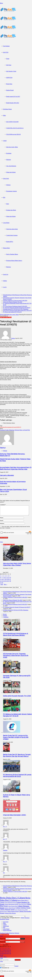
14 (10, 577)
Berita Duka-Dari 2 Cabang (12, 897)
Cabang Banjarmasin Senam (11, 904)
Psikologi (8, 159)
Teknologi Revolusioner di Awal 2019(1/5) (10, 427)
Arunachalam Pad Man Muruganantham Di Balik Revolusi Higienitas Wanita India (15, 468)
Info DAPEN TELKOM (12, 121)
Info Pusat (8, 65)
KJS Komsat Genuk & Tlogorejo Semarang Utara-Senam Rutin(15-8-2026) (16, 655)
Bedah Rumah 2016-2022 (12, 102)
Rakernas (8, 267)
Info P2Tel (5, 52)
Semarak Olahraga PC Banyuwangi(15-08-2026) (15, 300)
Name (1, 517)
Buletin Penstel (10, 90)
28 (10, 581)
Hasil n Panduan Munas (12, 254)
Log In (2, 976)
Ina (4, 872)
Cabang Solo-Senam (10, 913)
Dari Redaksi (6, 46)
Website (2, 523)
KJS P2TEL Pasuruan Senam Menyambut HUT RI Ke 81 (17, 310)
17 (4, 579)
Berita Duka (9, 84)
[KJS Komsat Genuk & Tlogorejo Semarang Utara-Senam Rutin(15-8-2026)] (11, 650)
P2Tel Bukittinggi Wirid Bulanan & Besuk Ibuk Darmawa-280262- (15, 634)
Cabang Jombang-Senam (23, 908)
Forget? (16, 966)
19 (7, 579)
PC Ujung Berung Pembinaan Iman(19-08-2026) (15, 306)
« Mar (1, 584)
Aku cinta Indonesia (11, 166)
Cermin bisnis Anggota (11, 235)
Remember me (5, 967)
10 (4, 577)
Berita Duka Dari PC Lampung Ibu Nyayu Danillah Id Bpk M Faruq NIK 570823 (15, 737)
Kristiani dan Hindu (11, 210)
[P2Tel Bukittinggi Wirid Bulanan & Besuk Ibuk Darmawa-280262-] (11, 630)
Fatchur (13, 338)
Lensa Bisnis (6, 222)
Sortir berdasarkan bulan (6, 587)
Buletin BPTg (9, 241)
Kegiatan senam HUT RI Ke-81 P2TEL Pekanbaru (15, 309)
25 (5, 581)
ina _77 (5, 826)
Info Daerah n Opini (11, 71)
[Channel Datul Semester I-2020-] (11, 811)
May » (5, 584)
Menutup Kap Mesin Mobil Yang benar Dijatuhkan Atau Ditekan (17, 564)
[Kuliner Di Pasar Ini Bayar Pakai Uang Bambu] (11, 791)
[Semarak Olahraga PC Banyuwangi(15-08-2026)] (11, 672)
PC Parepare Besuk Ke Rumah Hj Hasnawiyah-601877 (16, 307)
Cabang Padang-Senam (12, 911)
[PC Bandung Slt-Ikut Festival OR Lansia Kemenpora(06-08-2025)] (11, 771)
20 (8, 579)
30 (2, 582)
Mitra (4, 115)
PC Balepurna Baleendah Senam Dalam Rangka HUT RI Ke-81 (17, 715)
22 (0, 581)
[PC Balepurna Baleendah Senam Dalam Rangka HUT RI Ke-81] (11, 711)
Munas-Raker (6, 248)
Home (7, 58)
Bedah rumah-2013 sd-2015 (13, 96)
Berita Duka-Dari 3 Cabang (15, 899)
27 (8, 581)
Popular (5, 615)
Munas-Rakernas (7, 930)
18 (5, 579)
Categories (2, 916)
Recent (5, 614)
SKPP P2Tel (9, 77)
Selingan (8, 185)
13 (8, 577)
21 (10, 579)
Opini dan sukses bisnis (12, 229)
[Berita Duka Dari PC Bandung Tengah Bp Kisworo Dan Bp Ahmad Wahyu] (6, 751)
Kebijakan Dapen (7, 109)
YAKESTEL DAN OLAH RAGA (15, 128)
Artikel (5, 140)
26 (7, 581)
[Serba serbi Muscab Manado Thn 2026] (11, 692)
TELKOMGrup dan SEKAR (13, 134)
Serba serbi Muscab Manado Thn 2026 (12, 302)
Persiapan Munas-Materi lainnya (14, 260)
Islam (7, 203)
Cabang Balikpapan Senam (10, 902)
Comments (5, 617)
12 (7, 577)
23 (2, 581)
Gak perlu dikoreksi (7, 475)
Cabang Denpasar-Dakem (13, 906)
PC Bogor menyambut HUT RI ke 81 (12, 312)
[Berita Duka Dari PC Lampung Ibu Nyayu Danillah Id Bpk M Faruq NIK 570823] (11, 732)
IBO (4, 197)
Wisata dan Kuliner (11, 172)
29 (0, 582)
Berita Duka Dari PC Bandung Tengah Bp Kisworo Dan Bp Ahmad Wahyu (17, 755)
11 (5, 577)
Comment (3, 504)
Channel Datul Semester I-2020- (14, 815)
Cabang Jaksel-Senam (10, 908)
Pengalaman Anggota (11, 191)
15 (0, 579)
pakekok (5, 850)
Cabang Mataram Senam (7, 909)
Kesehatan (8, 153)
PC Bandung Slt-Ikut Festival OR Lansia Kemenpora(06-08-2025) (17, 775)
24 (4, 581)
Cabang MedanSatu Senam (20, 909)
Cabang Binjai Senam (22, 904)
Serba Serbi (6, 178)
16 (2, 579)
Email (1, 520)
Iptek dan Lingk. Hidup (12, 147)
